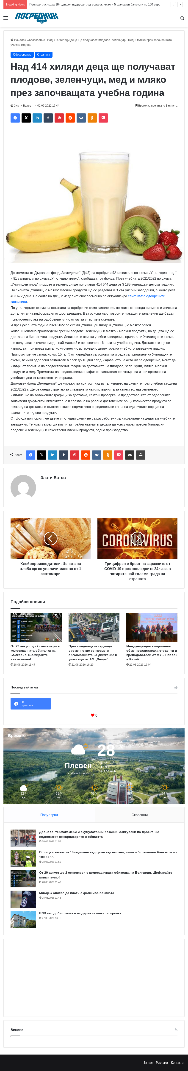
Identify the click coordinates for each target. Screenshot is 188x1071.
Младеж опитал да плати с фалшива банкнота (76, 893)
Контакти (177, 1062)
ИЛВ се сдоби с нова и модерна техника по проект (80, 913)
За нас (148, 1062)
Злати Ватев (22, 105)
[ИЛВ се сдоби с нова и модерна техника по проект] (23, 919)
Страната (43, 54)
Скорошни (140, 815)
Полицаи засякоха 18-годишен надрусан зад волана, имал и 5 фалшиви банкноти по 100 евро (94, 4)
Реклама (162, 1062)
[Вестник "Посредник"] (36, 18)
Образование (36, 40)
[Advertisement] (94, 978)
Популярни (49, 815)
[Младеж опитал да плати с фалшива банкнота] (23, 899)
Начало (19, 40)
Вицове (17, 1030)
